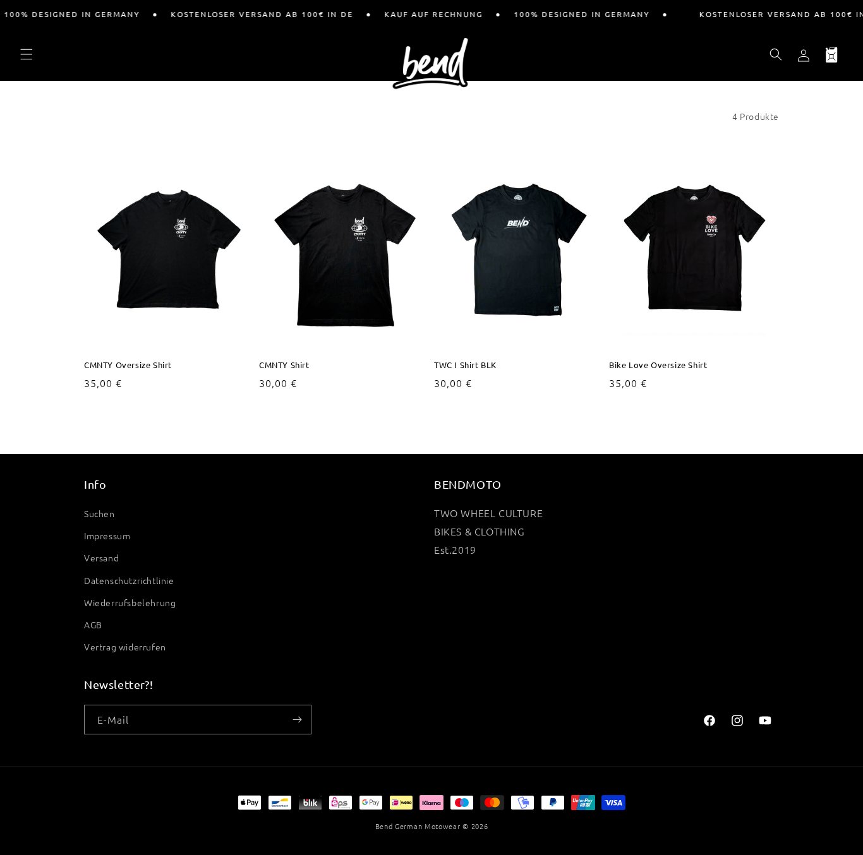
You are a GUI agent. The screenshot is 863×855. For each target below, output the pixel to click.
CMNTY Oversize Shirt (128, 365)
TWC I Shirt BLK (465, 365)
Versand (101, 557)
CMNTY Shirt (284, 365)
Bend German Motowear (418, 826)
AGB (93, 624)
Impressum (107, 535)
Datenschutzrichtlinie (129, 580)
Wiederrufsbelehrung (130, 602)
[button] (26, 54)
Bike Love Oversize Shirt (658, 365)
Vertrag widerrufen (125, 646)
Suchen (99, 513)
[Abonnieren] (297, 719)
